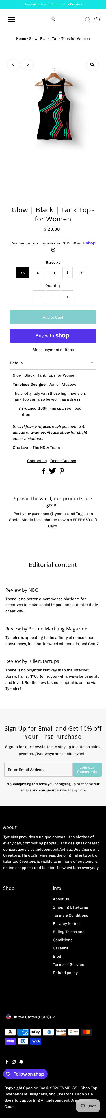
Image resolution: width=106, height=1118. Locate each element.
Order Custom (63, 461)
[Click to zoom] (92, 65)
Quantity (53, 285)
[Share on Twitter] (53, 472)
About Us (61, 899)
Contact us (37, 461)
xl (82, 272)
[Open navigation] (16, 19)
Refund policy (65, 972)
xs (22, 272)
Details (16, 363)
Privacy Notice (66, 923)
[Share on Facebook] (44, 472)
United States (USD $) (31, 1017)
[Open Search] (87, 19)
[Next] (27, 64)
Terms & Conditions (70, 915)
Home (21, 38)
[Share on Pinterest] (62, 472)
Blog (57, 956)
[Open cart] (97, 19)
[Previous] (13, 64)
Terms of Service (68, 964)
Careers (60, 948)
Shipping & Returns (70, 907)
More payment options (53, 349)
